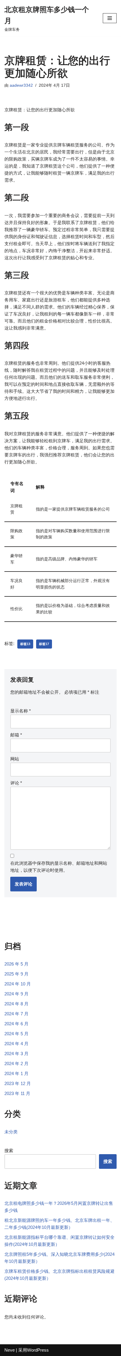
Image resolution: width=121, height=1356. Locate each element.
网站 (14, 758)
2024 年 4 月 (16, 1043)
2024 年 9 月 (16, 993)
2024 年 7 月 (16, 1013)
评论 (16, 782)
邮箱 (16, 734)
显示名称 (20, 710)
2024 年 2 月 (16, 1063)
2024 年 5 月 (16, 1033)
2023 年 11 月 (17, 1093)
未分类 (11, 1131)
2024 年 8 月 (16, 1003)
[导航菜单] (110, 18)
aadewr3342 (21, 85)
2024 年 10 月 (17, 983)
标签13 (25, 644)
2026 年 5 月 (16, 963)
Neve (9, 1350)
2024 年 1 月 (16, 1073)
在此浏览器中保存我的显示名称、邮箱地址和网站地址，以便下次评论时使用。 (58, 867)
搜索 (8, 1150)
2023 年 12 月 (17, 1083)
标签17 (44, 644)
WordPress (38, 1350)
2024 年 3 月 (16, 1053)
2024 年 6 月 (16, 1023)
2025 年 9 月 (16, 973)
